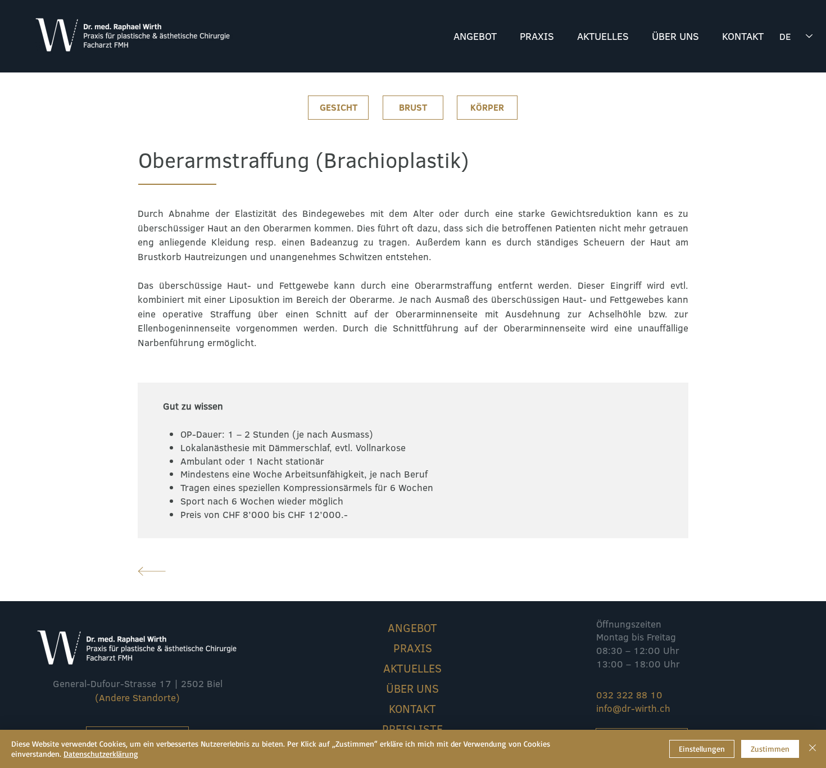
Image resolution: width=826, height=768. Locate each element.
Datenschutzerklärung (100, 753)
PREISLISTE (412, 729)
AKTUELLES (412, 668)
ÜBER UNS (412, 688)
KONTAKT (412, 708)
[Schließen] (812, 749)
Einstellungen (702, 748)
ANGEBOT (412, 627)
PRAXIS (412, 648)
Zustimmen (770, 748)
